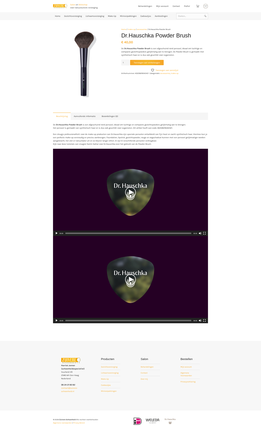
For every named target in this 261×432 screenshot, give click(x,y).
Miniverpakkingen (108, 391)
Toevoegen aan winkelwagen (147, 62)
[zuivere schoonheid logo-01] (60, 6)
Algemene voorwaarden (62, 423)
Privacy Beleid (79, 423)
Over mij (144, 379)
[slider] (128, 233)
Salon (72, 4)
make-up (131, 29)
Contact (144, 373)
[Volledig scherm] (204, 233)
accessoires (142, 29)
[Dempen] (200, 233)
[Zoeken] (205, 16)
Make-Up (105, 379)
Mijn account (186, 367)
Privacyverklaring (188, 382)
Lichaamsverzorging (110, 373)
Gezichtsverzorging (109, 367)
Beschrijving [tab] (62, 116)
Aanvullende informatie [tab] (85, 116)
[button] (108, 32)
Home (123, 29)
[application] (130, 192)
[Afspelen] (56, 233)
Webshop (83, 4)
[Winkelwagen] (197, 6)
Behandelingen (147, 367)
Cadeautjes (106, 385)
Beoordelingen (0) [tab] (110, 116)
